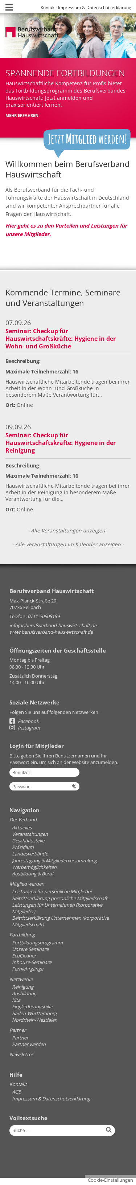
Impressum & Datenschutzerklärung (94, 7)
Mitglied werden (26, 883)
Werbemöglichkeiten (34, 867)
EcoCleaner (24, 955)
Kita (16, 1000)
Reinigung (22, 987)
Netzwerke (21, 979)
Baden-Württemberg (34, 1013)
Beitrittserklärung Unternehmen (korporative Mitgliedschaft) (60, 921)
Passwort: (44, 789)
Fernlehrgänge (27, 968)
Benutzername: (44, 775)
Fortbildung (22, 934)
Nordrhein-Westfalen (34, 1020)
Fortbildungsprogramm (37, 942)
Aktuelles (22, 827)
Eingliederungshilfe (32, 1006)
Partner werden (29, 1044)
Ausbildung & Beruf (32, 873)
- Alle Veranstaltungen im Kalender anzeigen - (68, 544)
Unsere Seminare (30, 949)
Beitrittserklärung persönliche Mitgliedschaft (59, 898)
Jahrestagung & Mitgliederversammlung (54, 860)
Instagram (28, 727)
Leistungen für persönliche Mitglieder (52, 891)
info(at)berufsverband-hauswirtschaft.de (52, 625)
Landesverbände (30, 853)
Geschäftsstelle (28, 840)
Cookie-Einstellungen (110, 1180)
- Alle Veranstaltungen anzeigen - (68, 530)
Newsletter (21, 1054)
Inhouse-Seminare (31, 962)
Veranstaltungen (30, 834)
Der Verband (23, 819)
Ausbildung (24, 993)
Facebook (28, 721)
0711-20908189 (43, 616)
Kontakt (48, 7)
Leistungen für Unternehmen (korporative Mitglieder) (57, 908)
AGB (16, 1091)
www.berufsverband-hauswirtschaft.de (51, 632)
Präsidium (23, 847)
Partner (17, 1030)
